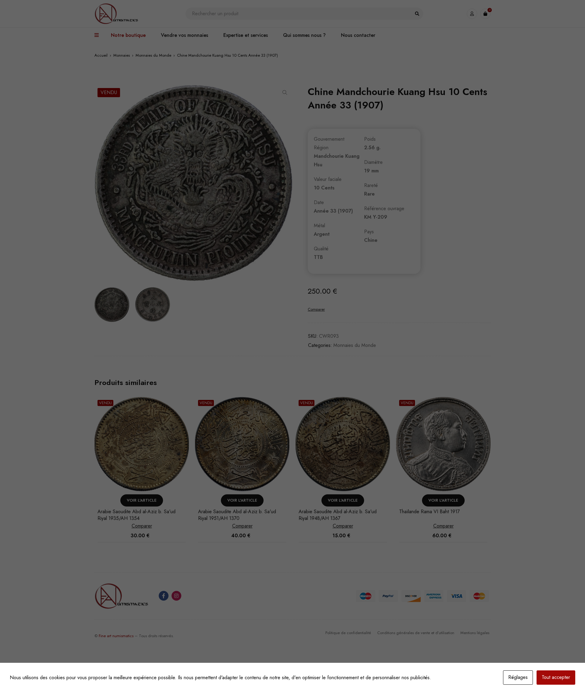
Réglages (518, 677)
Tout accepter (556, 677)
